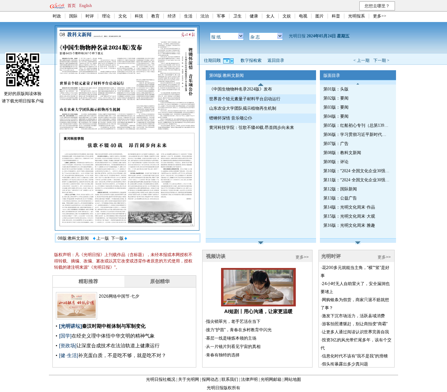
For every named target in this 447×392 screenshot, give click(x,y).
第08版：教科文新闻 (342, 152)
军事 (221, 16)
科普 (336, 16)
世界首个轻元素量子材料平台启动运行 (244, 98)
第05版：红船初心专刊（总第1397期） (356, 125)
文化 (122, 16)
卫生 (237, 16)
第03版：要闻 (336, 107)
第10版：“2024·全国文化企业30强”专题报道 (356, 170)
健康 (254, 16)
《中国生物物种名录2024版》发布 (240, 89)
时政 (57, 16)
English (85, 5)
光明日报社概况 (160, 379)
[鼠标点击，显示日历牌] (229, 60)
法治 (204, 16)
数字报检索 (251, 60)
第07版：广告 (336, 143)
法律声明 (249, 379)
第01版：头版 (336, 89)
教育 (155, 16)
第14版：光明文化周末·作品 (349, 207)
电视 (303, 16)
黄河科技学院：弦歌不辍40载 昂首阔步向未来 (251, 127)
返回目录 (276, 60)
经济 (172, 16)
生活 (188, 16)
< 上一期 (361, 60)
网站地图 (292, 379)
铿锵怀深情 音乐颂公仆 (230, 118)
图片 (319, 16)
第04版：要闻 (336, 116)
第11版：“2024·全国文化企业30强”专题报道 (356, 179)
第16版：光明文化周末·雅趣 (349, 225)
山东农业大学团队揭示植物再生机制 (242, 108)
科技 (139, 16)
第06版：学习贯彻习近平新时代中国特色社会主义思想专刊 (356, 134)
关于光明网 (188, 379)
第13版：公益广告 (340, 198)
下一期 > (381, 60)
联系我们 (229, 379)
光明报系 (356, 16)
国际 (73, 16)
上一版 (102, 238)
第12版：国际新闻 (340, 189)
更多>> (379, 16)
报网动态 (210, 379)
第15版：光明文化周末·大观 (349, 216)
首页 (71, 5)
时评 (90, 16)
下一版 (118, 238)
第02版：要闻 (336, 98)
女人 (270, 16)
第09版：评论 (336, 161)
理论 (106, 16)
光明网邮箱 (271, 379)
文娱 (287, 16)
